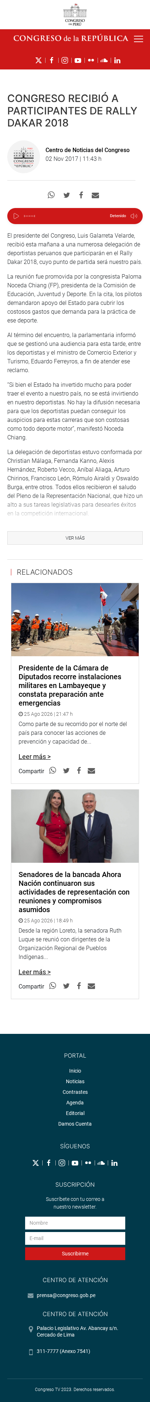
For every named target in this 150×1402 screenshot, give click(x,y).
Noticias (75, 1081)
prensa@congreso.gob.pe (66, 1295)
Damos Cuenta (75, 1124)
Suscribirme (75, 1253)
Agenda (75, 1103)
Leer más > (35, 756)
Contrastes (75, 1092)
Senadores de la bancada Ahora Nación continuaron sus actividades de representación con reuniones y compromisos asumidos (74, 892)
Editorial (75, 1113)
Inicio (75, 1071)
